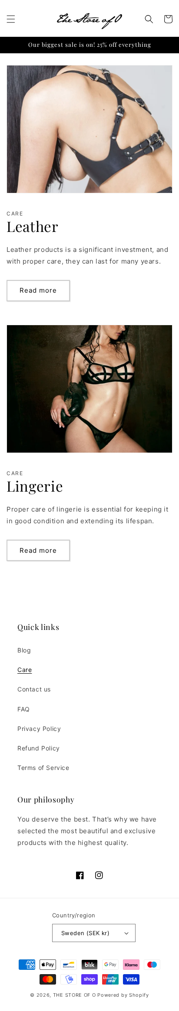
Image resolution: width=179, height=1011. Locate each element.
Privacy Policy (39, 728)
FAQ (23, 709)
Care (24, 669)
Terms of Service (43, 767)
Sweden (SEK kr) (85, 932)
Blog (24, 650)
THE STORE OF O (74, 995)
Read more (38, 290)
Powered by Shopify (123, 995)
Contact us (34, 689)
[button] (10, 19)
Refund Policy (38, 748)
